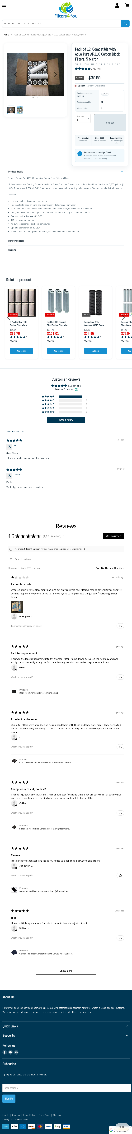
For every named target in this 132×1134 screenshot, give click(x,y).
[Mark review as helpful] (120, 625)
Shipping (12, 250)
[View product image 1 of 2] (11, 110)
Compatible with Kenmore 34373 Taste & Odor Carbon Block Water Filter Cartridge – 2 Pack (95, 327)
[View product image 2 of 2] (19, 110)
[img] (14, 440)
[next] (55, 74)
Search (5, 1115)
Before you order (16, 240)
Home (6, 34)
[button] (83, 68)
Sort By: (100, 568)
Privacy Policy (44, 1115)
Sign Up (9, 1098)
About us (16, 1115)
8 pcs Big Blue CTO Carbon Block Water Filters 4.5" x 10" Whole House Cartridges (20, 327)
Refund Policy (29, 1115)
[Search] (125, 23)
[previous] (16, 74)
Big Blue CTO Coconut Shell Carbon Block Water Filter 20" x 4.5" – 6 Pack (58, 325)
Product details (15, 171)
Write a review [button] (66, 419)
